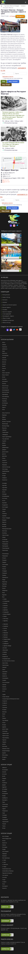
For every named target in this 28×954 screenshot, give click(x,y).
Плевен (4, 566)
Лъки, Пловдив (6, 518)
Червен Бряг (5, 733)
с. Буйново (5, 610)
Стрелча (4, 705)
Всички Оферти (6, 307)
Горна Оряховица (6, 436)
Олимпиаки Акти (6, 868)
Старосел (4, 701)
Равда (3, 579)
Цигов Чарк (5, 729)
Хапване (4, 302)
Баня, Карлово (6, 372)
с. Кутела (4, 628)
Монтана (4, 531)
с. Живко (4, 616)
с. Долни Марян (6, 614)
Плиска (4, 568)
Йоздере (4, 791)
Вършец (4, 428)
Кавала (4, 845)
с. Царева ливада (6, 645)
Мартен (4, 522)
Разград (4, 586)
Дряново (4, 456)
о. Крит (4, 862)
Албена (4, 344)
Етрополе (4, 462)
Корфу (3, 849)
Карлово (4, 485)
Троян (3, 714)
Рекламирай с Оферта (8, 316)
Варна (3, 417)
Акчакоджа (5, 769)
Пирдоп (4, 562)
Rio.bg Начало (6, 294)
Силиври (4, 815)
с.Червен (4, 652)
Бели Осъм (5, 388)
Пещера (4, 560)
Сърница (4, 707)
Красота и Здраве (7, 311)
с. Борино (4, 607)
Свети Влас (5, 663)
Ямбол (3, 759)
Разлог (4, 588)
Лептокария (5, 851)
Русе (3, 597)
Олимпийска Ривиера (7, 871)
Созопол (4, 689)
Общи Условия (6, 318)
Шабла (4, 744)
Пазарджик (5, 543)
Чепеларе (4, 731)
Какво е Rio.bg (6, 297)
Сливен (4, 680)
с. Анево (4, 599)
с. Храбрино (5, 643)
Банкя (3, 366)
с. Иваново (5, 624)
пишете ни (5, 906)
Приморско (5, 577)
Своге (3, 669)
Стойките (4, 703)
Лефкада (4, 853)
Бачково (4, 379)
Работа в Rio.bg (6, 322)
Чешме (4, 823)
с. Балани (4, 603)
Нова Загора (5, 535)
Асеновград (5, 355)
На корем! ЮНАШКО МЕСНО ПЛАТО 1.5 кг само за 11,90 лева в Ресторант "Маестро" (13, 144)
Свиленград (5, 665)
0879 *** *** (6, 176)
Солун (3, 879)
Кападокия (5, 793)
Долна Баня (5, 451)
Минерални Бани (6, 528)
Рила (3, 592)
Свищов (4, 667)
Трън (3, 716)
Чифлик (4, 742)
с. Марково (5, 632)
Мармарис (5, 806)
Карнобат (4, 487)
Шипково (4, 746)
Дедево (4, 445)
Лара (3, 802)
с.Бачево (4, 648)
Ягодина (4, 757)
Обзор (3, 537)
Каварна (4, 477)
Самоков (4, 654)
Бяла (3, 409)
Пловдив (4, 571)
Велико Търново (6, 421)
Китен (3, 492)
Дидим (4, 785)
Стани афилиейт (6, 314)
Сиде (3, 813)
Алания (4, 772)
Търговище (5, 720)
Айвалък (4, 767)
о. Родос (4, 866)
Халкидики (5, 886)
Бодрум (4, 778)
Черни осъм (5, 735)
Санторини (5, 875)
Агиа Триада (5, 836)
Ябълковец (5, 755)
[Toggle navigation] (25, 2)
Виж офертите (20, 16)
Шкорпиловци (6, 750)
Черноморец (5, 737)
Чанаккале (5, 819)
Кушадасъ (4, 800)
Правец (4, 575)
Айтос (3, 342)
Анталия (4, 774)
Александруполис (6, 838)
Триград (4, 711)
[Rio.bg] (3, 2)
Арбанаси (4, 349)
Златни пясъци (6, 467)
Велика (4, 419)
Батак (3, 377)
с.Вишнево (5, 650)
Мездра (4, 524)
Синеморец (5, 678)
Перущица (5, 555)
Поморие (4, 573)
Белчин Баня (5, 392)
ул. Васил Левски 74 (8, 173)
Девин (4, 443)
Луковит (4, 515)
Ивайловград (5, 471)
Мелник (4, 526)
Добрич (4, 449)
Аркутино (4, 353)
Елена (3, 458)
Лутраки (4, 855)
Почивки (4, 309)
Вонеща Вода (5, 426)
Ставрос (4, 881)
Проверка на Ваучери (8, 320)
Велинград (5, 423)
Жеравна (4, 464)
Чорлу (3, 826)
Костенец (4, 498)
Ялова (3, 828)
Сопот (3, 691)
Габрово (4, 430)
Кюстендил (5, 507)
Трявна (4, 718)
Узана (3, 722)
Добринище (5, 447)
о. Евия (4, 860)
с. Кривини (5, 626)
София (4, 694)
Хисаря (4, 724)
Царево (4, 727)
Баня (3, 370)
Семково (4, 673)
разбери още (5, 935)
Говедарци (5, 434)
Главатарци (5, 432)
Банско (4, 368)
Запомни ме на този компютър (13, 78)
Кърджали (5, 505)
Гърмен (4, 441)
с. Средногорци (6, 639)
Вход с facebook (13, 81)
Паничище (5, 550)
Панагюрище (5, 548)
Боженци (4, 398)
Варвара (4, 415)
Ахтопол (4, 359)
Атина (3, 840)
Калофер (4, 483)
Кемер (4, 795)
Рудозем (4, 594)
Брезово (4, 405)
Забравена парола (7, 76)
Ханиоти (4, 888)
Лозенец (4, 513)
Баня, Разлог (5, 375)
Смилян (4, 684)
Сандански (5, 656)
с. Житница (5, 618)
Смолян (4, 686)
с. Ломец (4, 630)
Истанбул (4, 789)
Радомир (4, 584)
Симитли (4, 676)
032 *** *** (6, 174)
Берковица (5, 394)
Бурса (3, 780)
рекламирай (5, 920)
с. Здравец (5, 620)
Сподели (13, 16)
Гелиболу (4, 782)
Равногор (4, 581)
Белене (4, 383)
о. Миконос (5, 864)
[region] (14, 103)
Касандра (4, 847)
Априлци (4, 346)
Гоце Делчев (5, 438)
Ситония (4, 877)
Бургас (4, 407)
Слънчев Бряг (5, 682)
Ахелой (4, 357)
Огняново (4, 539)
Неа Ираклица (6, 858)
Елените (4, 460)
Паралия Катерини (7, 873)
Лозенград (5, 804)
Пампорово (5, 546)
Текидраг (4, 817)
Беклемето (5, 381)
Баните (4, 364)
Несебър (4, 533)
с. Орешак (5, 635)
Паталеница (5, 553)
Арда (3, 351)
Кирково (4, 489)
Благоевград (5, 396)
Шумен (4, 753)
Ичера (4, 475)
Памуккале (5, 810)
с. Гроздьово (5, 612)
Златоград (4, 469)
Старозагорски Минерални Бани (10, 698)
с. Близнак (5, 605)
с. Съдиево (5, 641)
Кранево (4, 502)
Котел (3, 500)
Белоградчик (5, 390)
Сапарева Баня (6, 658)
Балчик (4, 362)
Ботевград (5, 403)
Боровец (4, 401)
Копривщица (5, 496)
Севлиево (4, 671)
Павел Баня (5, 541)
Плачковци (5, 564)
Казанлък (4, 480)
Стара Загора (5, 696)
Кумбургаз (5, 798)
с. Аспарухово (5, 601)
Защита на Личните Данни (9, 305)
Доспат (4, 454)
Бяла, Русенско (6, 413)
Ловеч (3, 511)
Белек (3, 776)
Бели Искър (5, 385)
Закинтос (4, 842)
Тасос (3, 884)
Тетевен (4, 709)
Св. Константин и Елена (8, 661)
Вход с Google (6, 84)
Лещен (4, 509)
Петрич (4, 558)
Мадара (4, 520)
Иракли (4, 473)
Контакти (4, 299)
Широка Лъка (5, 748)
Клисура (4, 494)
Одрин (4, 808)
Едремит (4, 787)
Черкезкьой (5, 821)
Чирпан (4, 740)
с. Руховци (5, 637)
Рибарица (4, 590)
